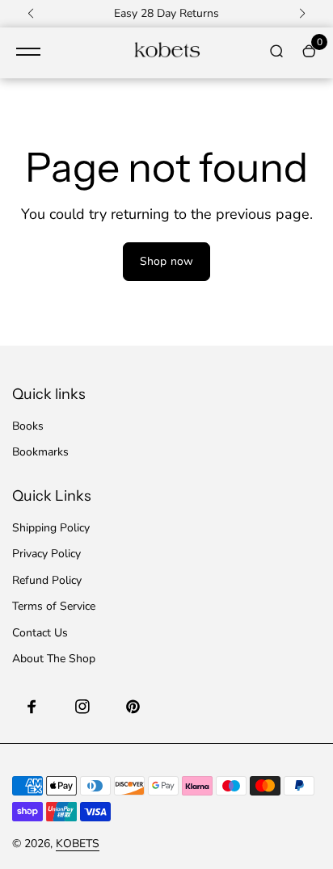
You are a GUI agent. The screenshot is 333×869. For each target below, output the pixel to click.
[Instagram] (82, 706)
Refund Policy (47, 580)
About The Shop (53, 658)
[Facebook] (32, 706)
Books (28, 426)
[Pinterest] (132, 706)
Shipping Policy (51, 527)
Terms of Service (53, 606)
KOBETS (77, 843)
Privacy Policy (46, 553)
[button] (30, 13)
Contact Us (40, 632)
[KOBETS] (166, 53)
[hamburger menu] (28, 52)
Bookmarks (40, 452)
